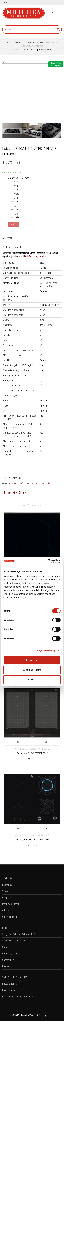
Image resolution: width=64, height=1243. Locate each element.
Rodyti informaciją (45, 650)
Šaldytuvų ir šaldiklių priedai (15, 940)
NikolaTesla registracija (34, 256)
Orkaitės (6, 910)
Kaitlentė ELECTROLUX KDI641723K (32, 839)
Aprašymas (7, 238)
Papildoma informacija (11, 478)
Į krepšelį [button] (18, 742)
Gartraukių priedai (10, 953)
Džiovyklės (7, 884)
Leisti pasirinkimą (32, 670)
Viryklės (6, 891)
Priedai (5, 966)
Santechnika (8, 959)
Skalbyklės (7, 878)
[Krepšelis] (50, 12)
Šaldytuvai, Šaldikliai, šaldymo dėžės (19, 934)
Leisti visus (32, 660)
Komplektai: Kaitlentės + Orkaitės (17, 996)
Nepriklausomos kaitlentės (34, 43)
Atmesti (32, 679)
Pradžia (9, 43)
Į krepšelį (13, 224)
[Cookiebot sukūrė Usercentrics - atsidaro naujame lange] (48, 561)
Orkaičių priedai (9, 916)
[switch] (56, 620)
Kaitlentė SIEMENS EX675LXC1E (32, 753)
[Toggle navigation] (58, 12)
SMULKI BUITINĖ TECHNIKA (14, 977)
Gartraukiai (7, 947)
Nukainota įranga (10, 990)
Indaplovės (7, 897)
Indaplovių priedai (10, 904)
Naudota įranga (9, 983)
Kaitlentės (18, 43)
